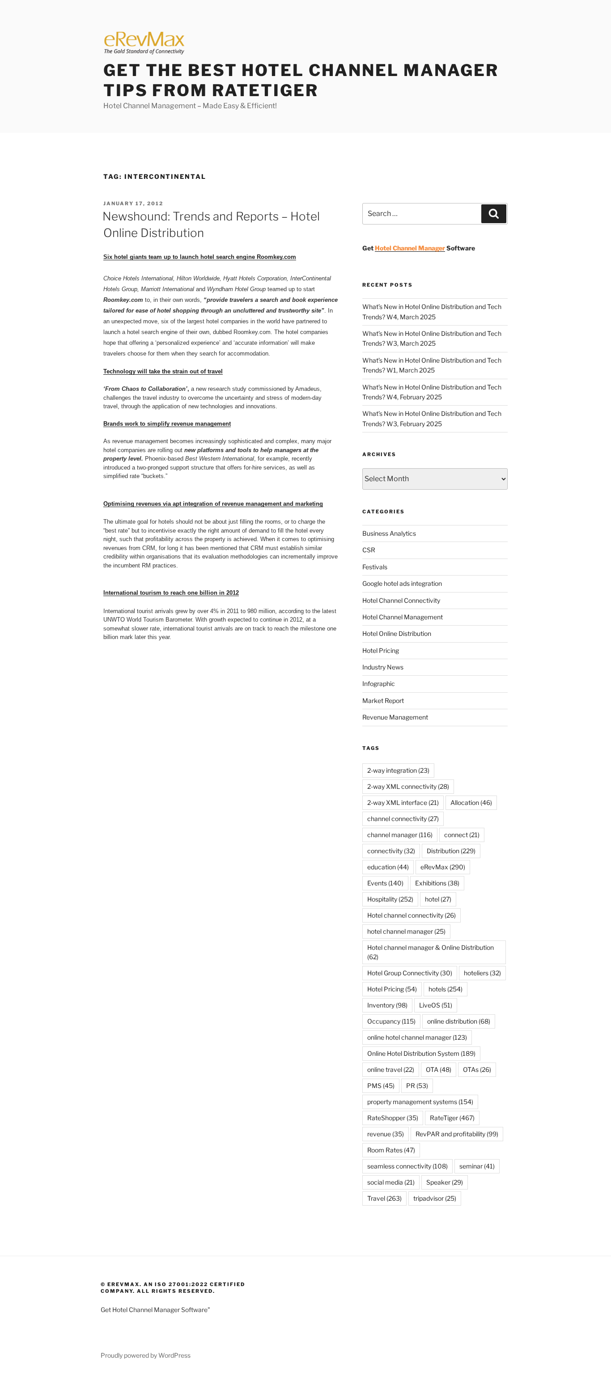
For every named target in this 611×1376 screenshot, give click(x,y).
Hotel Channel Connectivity (401, 600)
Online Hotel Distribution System (421, 1053)
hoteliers (482, 973)
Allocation (471, 802)
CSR (368, 550)
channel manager (400, 834)
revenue (385, 1134)
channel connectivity (403, 818)
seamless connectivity (407, 1166)
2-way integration (398, 770)
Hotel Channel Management (402, 617)
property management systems (420, 1101)
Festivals (374, 567)
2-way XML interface (403, 802)
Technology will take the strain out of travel (163, 371)
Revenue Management (395, 717)
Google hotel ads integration (402, 583)
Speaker (444, 1182)
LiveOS (435, 1005)
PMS (381, 1085)
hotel (438, 899)
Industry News (382, 667)
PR (417, 1085)
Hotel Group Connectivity (409, 973)
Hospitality (390, 899)
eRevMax (442, 867)
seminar (477, 1166)
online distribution (458, 1021)
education (388, 867)
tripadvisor (434, 1198)
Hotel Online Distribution (396, 633)
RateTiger (452, 1118)
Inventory (387, 1005)
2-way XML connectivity (408, 786)
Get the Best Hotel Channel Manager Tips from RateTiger (301, 80)
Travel (384, 1198)
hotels (445, 989)
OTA (438, 1069)
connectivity (391, 851)
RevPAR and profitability (457, 1134)
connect (461, 834)
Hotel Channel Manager (410, 248)
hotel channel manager (406, 931)
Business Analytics (389, 533)
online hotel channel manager (417, 1037)
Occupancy (391, 1021)
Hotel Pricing (380, 650)
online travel (390, 1069)
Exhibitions (437, 883)
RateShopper (392, 1118)
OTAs (477, 1069)
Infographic (378, 683)
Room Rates (391, 1150)
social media (391, 1182)
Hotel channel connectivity (411, 915)
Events (385, 883)
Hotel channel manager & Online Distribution (430, 952)
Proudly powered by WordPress (146, 1355)
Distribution (451, 851)
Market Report (383, 700)
